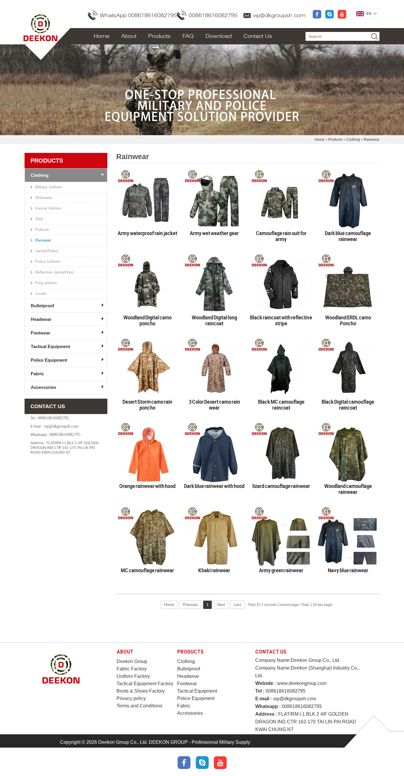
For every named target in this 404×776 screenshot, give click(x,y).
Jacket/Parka (46, 251)
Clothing (353, 140)
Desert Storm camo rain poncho (147, 404)
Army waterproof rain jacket (147, 233)
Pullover (42, 229)
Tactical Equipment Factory (145, 683)
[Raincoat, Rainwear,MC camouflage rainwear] (147, 536)
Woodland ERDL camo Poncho (348, 320)
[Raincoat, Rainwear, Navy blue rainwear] (348, 536)
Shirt (39, 219)
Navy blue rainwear (348, 570)
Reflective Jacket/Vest (54, 272)
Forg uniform (46, 283)
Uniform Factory (133, 676)
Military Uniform (48, 187)
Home (101, 36)
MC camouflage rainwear (147, 570)
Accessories (43, 387)
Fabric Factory (132, 668)
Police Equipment (49, 360)
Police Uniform (47, 261)
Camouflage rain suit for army (281, 235)
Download (219, 36)
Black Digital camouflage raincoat (347, 404)
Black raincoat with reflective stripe (281, 320)
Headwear (41, 319)
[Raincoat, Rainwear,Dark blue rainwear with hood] (214, 452)
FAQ (188, 36)
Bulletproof (42, 305)
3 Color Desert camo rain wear (214, 404)
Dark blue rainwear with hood (214, 485)
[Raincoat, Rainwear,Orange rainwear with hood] (147, 452)
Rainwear (371, 140)
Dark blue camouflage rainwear (348, 235)
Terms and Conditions (139, 705)
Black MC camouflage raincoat (281, 404)
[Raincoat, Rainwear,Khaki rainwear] (214, 536)
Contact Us (257, 36)
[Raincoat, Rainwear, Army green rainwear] (281, 536)
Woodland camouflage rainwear (348, 488)
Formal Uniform (48, 208)
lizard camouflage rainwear (281, 485)
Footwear (40, 332)
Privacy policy (131, 698)
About (128, 36)
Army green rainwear (281, 570)
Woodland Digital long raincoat (214, 320)
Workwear (43, 197)
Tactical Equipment (50, 346)
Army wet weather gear (214, 233)
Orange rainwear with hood (147, 485)
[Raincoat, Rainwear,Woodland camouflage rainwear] (348, 452)
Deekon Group (132, 661)
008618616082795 (213, 15)
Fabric (37, 373)
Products (159, 36)
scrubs (41, 293)
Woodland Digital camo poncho (147, 320)
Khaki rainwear (214, 570)
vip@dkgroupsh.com (279, 15)
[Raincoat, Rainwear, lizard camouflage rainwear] (281, 452)
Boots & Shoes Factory (141, 690)
